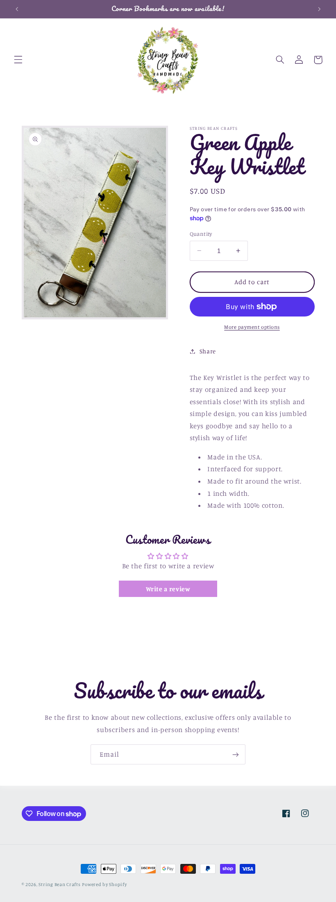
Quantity (201, 234)
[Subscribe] (235, 754)
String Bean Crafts (59, 884)
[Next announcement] (319, 9)
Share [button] (208, 351)
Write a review (168, 589)
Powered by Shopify (104, 884)
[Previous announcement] (17, 9)
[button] (18, 59)
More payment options (252, 327)
